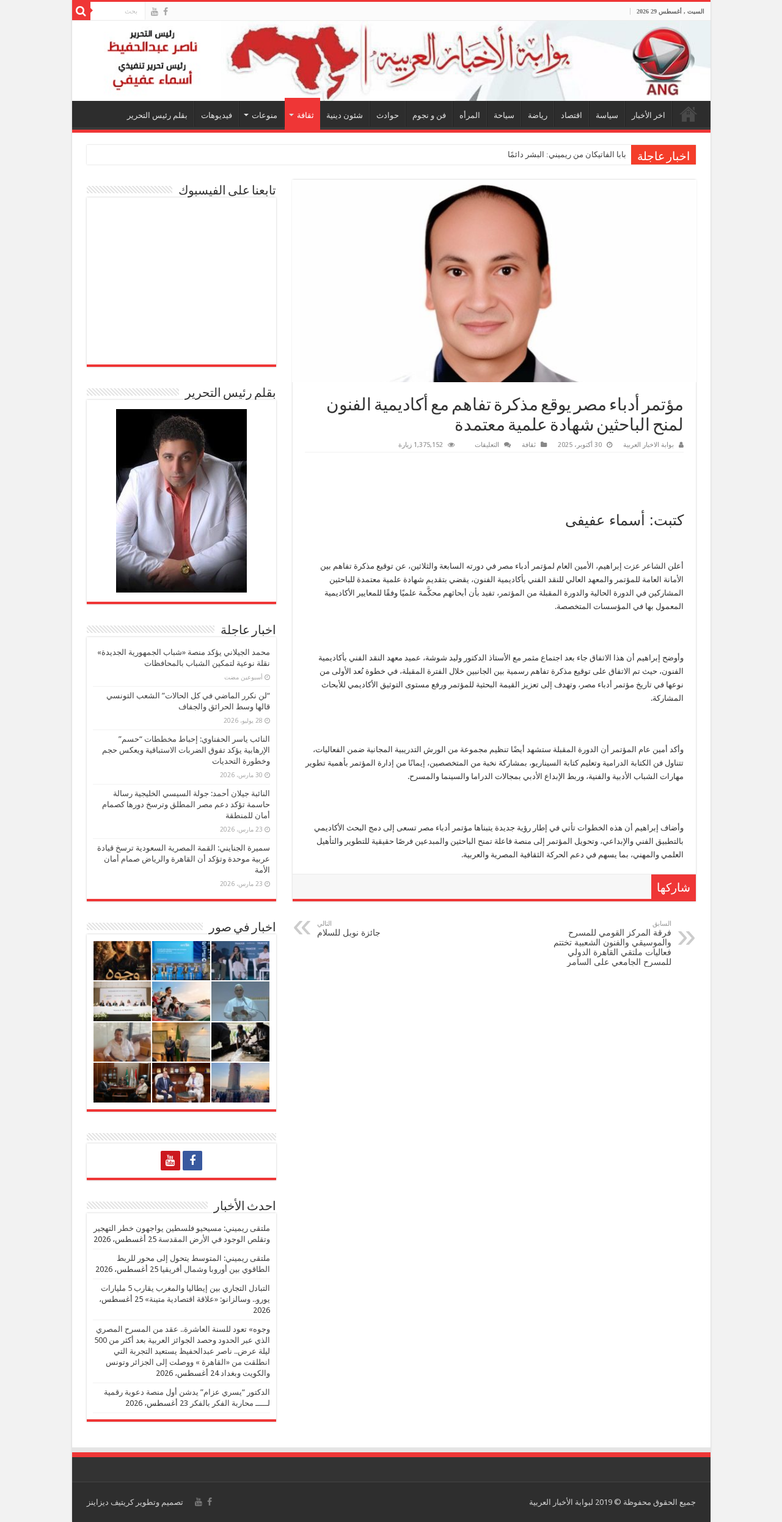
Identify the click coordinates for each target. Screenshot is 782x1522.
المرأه (469, 115)
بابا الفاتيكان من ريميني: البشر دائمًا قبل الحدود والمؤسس (530, 154)
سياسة (607, 115)
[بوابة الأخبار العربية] (391, 61)
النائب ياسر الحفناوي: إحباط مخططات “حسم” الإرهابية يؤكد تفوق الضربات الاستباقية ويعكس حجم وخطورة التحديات (186, 750)
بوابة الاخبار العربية (648, 445)
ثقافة (305, 115)
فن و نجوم (429, 115)
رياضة (537, 115)
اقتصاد (571, 115)
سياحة (504, 115)
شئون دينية (344, 115)
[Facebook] (165, 11)
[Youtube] (154, 11)
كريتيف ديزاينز (110, 1502)
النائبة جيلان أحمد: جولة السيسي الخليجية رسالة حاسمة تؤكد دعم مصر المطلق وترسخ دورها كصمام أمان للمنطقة (186, 804)
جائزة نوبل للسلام (349, 928)
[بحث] (81, 11)
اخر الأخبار (648, 115)
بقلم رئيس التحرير (157, 115)
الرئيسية (688, 114)
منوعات (264, 115)
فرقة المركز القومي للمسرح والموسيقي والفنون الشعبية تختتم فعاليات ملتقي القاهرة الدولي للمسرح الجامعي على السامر (612, 943)
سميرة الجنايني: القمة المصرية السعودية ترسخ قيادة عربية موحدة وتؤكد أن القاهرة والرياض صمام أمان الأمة (183, 858)
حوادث (387, 115)
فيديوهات (216, 115)
